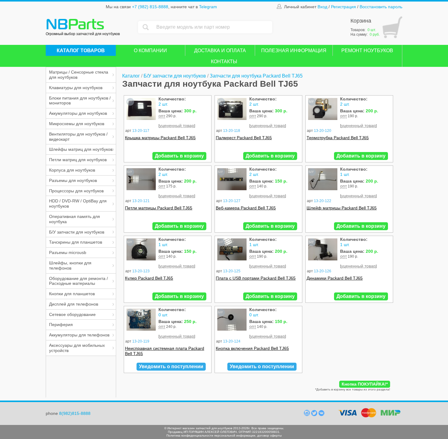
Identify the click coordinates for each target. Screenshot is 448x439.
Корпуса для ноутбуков (72, 170)
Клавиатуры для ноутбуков (75, 87)
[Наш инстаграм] (307, 414)
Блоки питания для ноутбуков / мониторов (80, 101)
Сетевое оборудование (72, 314)
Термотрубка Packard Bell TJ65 (338, 137)
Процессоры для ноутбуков (76, 190)
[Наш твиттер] (314, 414)
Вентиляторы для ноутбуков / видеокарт (78, 137)
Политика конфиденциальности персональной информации (210, 435)
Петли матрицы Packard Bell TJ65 (158, 207)
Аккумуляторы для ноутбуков (78, 113)
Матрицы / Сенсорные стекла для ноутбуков (78, 75)
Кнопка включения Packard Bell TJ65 (252, 348)
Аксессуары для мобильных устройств (77, 348)
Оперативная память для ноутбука (74, 219)
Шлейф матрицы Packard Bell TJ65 (342, 207)
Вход (322, 6)
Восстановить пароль (381, 6)
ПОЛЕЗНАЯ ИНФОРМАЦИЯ (293, 50)
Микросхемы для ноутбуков (76, 123)
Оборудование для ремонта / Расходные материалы (78, 281)
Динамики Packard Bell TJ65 (335, 278)
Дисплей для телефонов (73, 304)
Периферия (61, 324)
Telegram (208, 6)
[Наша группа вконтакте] (321, 414)
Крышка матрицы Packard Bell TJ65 (160, 137)
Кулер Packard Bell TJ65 (149, 278)
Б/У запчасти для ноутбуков (76, 232)
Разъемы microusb (67, 252)
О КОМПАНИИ (150, 50)
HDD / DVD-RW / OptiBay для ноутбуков (78, 203)
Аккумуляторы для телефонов (79, 334)
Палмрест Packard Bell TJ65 (244, 137)
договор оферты (269, 435)
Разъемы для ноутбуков (73, 180)
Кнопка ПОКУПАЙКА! (365, 384)
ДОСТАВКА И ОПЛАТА (220, 50)
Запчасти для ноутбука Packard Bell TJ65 (256, 75)
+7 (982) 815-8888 (150, 6)
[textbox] (212, 27)
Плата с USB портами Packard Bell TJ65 (256, 278)
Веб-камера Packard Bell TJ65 (246, 207)
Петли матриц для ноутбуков (78, 159)
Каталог (131, 75)
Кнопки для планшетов (72, 293)
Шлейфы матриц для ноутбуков (80, 149)
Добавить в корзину (179, 155)
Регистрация (343, 6)
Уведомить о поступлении (171, 366)
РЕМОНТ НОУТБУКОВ (367, 50)
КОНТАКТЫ (224, 61)
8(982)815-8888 (75, 413)
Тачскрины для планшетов (75, 242)
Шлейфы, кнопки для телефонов (70, 265)
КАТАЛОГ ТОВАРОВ (81, 50)
